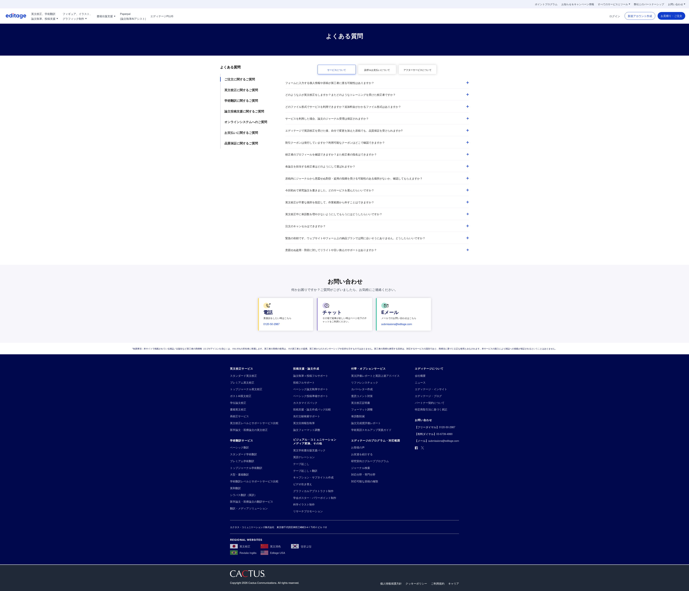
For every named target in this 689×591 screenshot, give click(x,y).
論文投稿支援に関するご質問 (244, 111)
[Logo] (13, 16)
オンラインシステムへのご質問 (245, 122)
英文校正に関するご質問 (241, 90)
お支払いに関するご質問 (241, 132)
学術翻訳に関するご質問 (241, 100)
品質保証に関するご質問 (241, 143)
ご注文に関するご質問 (239, 79)
